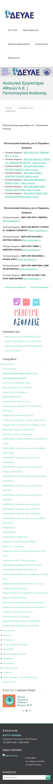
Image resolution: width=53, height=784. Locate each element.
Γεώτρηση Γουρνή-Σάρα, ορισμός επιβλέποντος (24, 420)
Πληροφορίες (9, 663)
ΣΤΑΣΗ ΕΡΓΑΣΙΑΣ (13, 351)
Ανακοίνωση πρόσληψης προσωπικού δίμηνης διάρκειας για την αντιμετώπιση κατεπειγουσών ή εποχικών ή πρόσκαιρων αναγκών (24, 607)
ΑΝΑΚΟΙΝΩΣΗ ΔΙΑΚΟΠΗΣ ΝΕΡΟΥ (18, 415)
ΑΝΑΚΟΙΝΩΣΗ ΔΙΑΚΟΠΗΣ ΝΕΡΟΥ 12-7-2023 (23, 584)
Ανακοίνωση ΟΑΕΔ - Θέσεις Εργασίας (19, 560)
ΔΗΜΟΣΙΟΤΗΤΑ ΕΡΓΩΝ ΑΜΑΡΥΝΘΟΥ (20, 542)
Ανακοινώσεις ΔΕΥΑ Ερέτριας (15, 588)
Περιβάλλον (8, 658)
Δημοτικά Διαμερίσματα (19, 44)
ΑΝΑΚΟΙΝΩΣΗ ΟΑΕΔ (12, 397)
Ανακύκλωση (9, 630)
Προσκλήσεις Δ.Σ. (31, 30)
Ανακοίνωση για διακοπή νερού (16, 401)
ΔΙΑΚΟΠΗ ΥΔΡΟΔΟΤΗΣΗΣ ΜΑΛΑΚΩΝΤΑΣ (24, 346)
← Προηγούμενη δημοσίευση (14, 287)
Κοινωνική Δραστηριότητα (14, 654)
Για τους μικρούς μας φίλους (15, 644)
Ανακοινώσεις (41, 44)
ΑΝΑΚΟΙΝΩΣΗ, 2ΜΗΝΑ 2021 (15, 537)
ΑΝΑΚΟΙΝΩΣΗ (9, 528)
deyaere (9, 108)
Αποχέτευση (8, 640)
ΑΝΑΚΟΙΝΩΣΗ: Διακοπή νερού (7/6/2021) (21, 509)
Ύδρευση (7, 672)
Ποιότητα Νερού (10, 369)
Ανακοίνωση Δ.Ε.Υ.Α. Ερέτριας (16, 616)
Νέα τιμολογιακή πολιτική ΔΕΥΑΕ (17, 387)
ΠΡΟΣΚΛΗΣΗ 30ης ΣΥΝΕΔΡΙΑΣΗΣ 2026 (23, 337)
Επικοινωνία (14, 58)
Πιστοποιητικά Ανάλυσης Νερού (17, 383)
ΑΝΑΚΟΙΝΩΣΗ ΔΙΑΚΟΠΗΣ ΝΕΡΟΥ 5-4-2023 (22, 565)
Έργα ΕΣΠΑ (8, 649)
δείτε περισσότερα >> (11, 221)
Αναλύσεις (7, 635)
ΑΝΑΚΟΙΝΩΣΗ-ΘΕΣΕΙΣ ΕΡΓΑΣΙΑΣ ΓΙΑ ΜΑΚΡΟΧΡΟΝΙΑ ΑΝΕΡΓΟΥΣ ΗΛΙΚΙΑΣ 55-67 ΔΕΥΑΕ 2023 (25, 574)
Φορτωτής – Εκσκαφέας (13, 546)
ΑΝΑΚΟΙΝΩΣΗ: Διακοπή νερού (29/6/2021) (22, 514)
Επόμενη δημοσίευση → (40, 287)
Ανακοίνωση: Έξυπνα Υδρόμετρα (17, 434)
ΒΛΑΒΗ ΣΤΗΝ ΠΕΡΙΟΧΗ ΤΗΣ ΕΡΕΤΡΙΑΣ (23, 341)
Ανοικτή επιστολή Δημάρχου (15, 392)
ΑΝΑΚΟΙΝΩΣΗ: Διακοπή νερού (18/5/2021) (22, 504)
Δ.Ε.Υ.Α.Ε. (13, 30)
